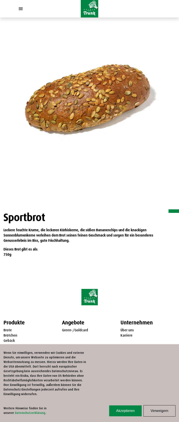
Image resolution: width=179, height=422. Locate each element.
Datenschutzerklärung (30, 413)
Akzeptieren (125, 411)
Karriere (126, 335)
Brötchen (10, 335)
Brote (7, 330)
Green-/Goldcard (75, 330)
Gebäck (9, 341)
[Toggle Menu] (20, 8)
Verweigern (159, 411)
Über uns (127, 330)
